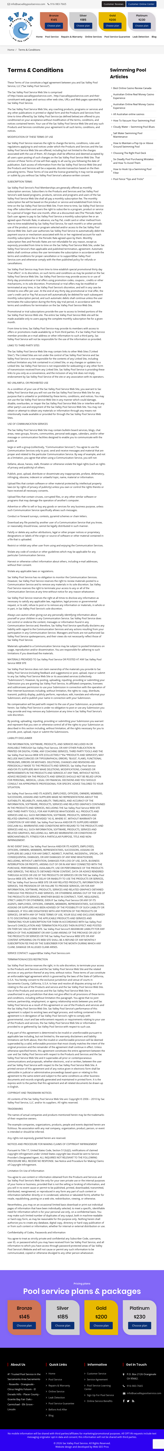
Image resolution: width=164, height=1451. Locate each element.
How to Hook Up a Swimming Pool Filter (132, 170)
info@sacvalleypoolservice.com (28, 4)
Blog (154, 36)
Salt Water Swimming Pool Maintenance (127, 135)
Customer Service (96, 1373)
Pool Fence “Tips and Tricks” (128, 179)
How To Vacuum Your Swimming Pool (134, 120)
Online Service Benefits (99, 1401)
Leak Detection (141, 36)
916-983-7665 (58, 4)
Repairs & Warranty (71, 36)
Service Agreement (97, 1379)
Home (39, 36)
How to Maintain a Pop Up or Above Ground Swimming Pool (133, 144)
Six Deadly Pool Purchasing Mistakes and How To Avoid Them (133, 161)
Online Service (56, 1391)
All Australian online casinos (128, 114)
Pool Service (52, 36)
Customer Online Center (141, 4)
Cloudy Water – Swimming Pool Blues (134, 126)
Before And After (58, 1409)
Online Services (93, 36)
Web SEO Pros (101, 1446)
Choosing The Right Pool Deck (129, 153)
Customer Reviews (113, 4)
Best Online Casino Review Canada (132, 88)
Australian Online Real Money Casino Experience (133, 96)
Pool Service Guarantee (117, 36)
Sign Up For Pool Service (100, 1395)
